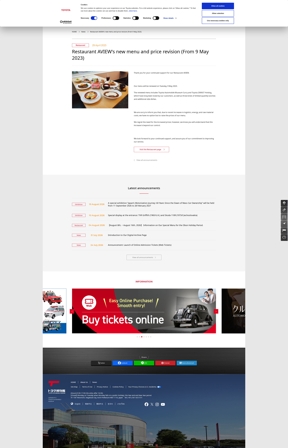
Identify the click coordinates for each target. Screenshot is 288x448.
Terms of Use (87, 387)
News (83, 32)
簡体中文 (88, 404)
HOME (74, 32)
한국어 (110, 404)
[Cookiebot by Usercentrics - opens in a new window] (66, 22)
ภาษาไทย (121, 404)
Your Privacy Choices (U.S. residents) (142, 387)
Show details (168, 18)
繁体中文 (99, 404)
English (77, 404)
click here (133, 11)
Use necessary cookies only (218, 21)
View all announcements (146, 160)
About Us (84, 382)
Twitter (102, 363)
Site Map (74, 387)
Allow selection (218, 13)
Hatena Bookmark (188, 363)
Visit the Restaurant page (150, 149)
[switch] (116, 18)
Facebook (124, 363)
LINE (145, 363)
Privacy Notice (102, 387)
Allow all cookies (218, 6)
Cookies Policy (118, 387)
